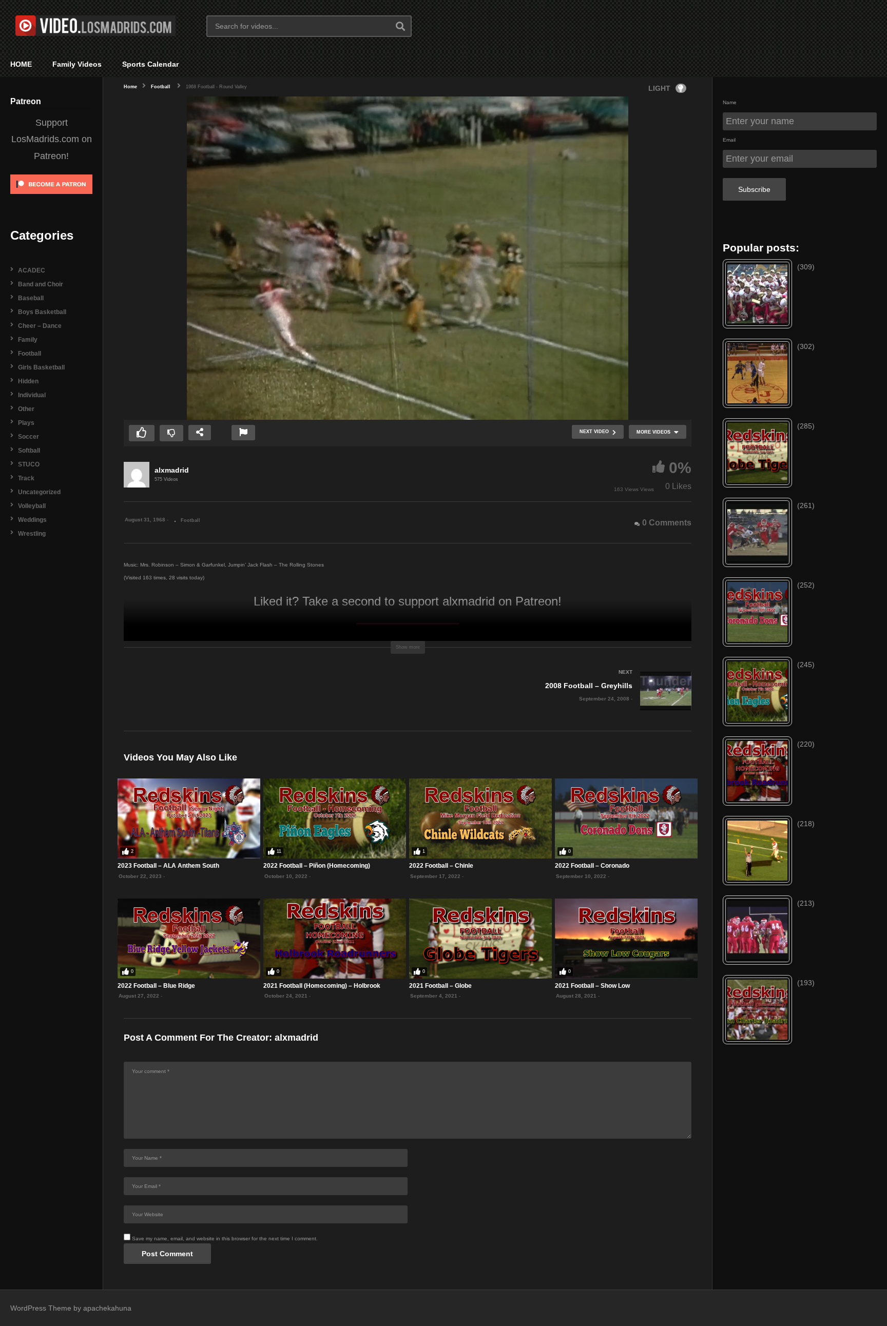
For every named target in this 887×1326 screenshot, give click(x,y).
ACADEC (31, 270)
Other (26, 409)
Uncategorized (39, 492)
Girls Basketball (41, 367)
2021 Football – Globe (440, 985)
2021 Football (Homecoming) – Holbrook (321, 985)
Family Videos (77, 64)
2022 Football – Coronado (592, 865)
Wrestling (32, 533)
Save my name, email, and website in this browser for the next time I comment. (225, 1238)
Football (29, 353)
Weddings (32, 519)
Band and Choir (40, 284)
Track (26, 478)
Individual (32, 395)
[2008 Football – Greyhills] (554, 701)
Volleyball (32, 506)
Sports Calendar (150, 64)
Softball (29, 450)
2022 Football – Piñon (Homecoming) (316, 865)
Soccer (28, 436)
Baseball (31, 298)
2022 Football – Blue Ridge (156, 985)
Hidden (28, 381)
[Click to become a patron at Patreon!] (51, 197)
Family (27, 339)
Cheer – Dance (40, 325)
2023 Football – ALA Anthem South (168, 865)
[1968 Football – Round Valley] (189, 818)
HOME (21, 64)
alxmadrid (172, 470)
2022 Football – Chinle (441, 865)
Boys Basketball (42, 312)
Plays (26, 422)
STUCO (29, 464)
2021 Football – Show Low (592, 985)
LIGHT (659, 88)
